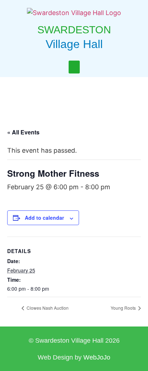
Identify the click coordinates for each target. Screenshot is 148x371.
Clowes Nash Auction (47, 308)
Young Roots (124, 308)
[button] (74, 67)
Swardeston (74, 29)
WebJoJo (96, 357)
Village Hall (74, 44)
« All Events (23, 132)
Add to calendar (44, 217)
